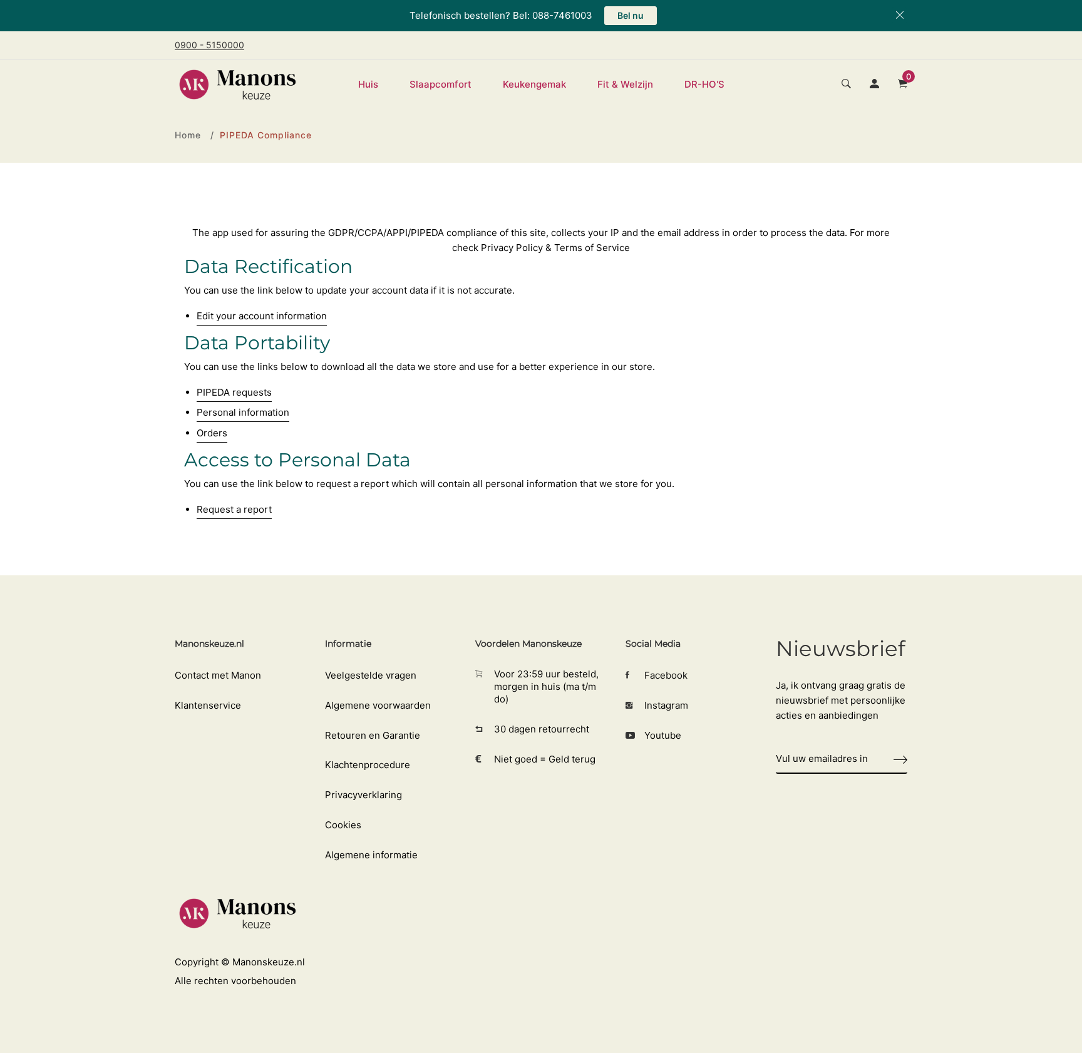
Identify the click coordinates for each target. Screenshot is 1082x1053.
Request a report (234, 509)
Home (188, 135)
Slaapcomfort (440, 84)
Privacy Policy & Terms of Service (555, 248)
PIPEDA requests (234, 392)
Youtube (662, 735)
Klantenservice (208, 705)
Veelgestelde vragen (370, 675)
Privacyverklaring (363, 795)
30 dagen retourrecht (541, 729)
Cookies (343, 825)
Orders (212, 433)
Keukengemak (534, 84)
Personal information (243, 412)
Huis (368, 84)
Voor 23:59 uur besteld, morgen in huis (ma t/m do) (546, 686)
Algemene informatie (371, 855)
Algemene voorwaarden (378, 705)
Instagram (666, 705)
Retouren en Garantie (372, 735)
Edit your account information (262, 316)
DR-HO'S (704, 84)
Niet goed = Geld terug (544, 759)
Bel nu (630, 15)
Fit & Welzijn (625, 84)
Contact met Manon (218, 675)
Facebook (666, 675)
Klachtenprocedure (367, 765)
